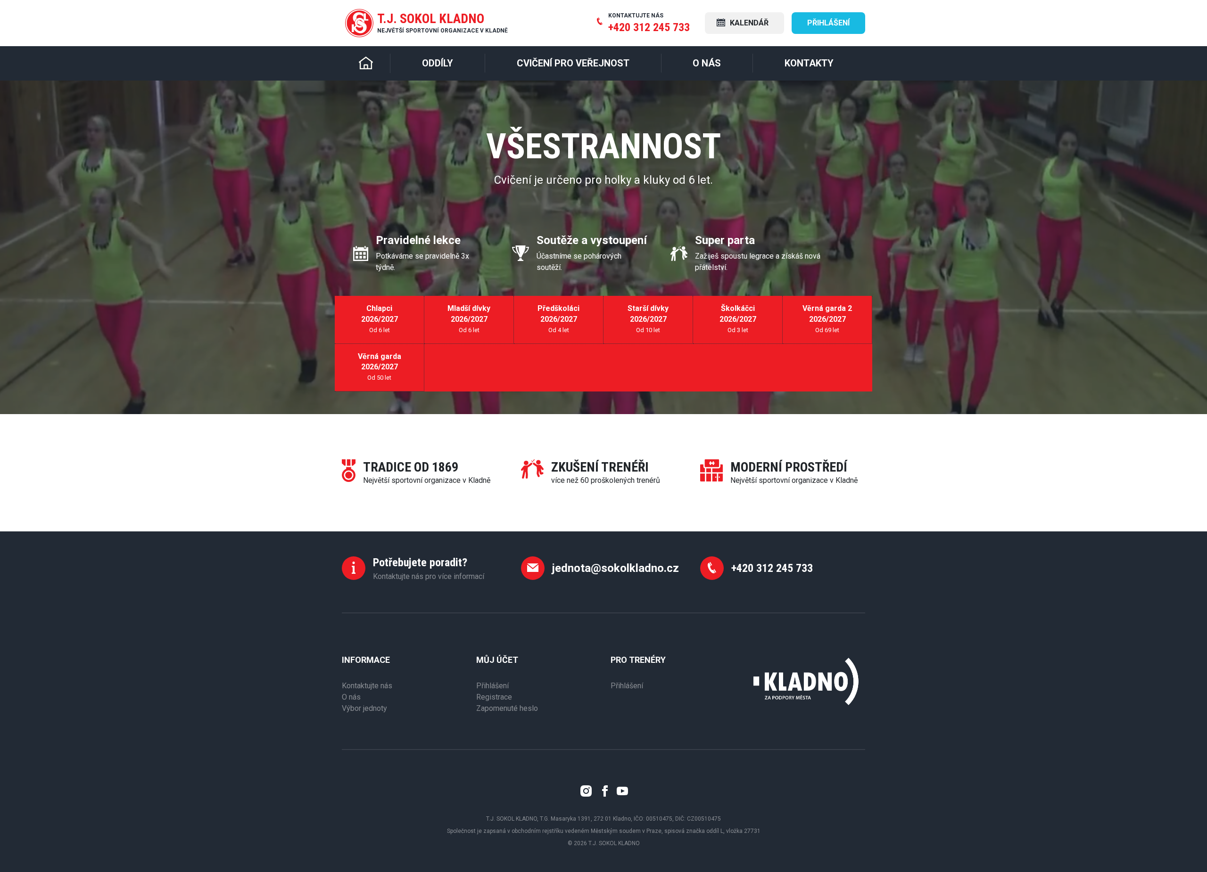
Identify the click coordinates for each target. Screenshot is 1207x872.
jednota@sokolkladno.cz (615, 568)
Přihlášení (828, 22)
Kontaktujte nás (367, 685)
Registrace (494, 697)
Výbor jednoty (364, 708)
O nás (351, 697)
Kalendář (748, 22)
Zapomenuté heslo (507, 708)
